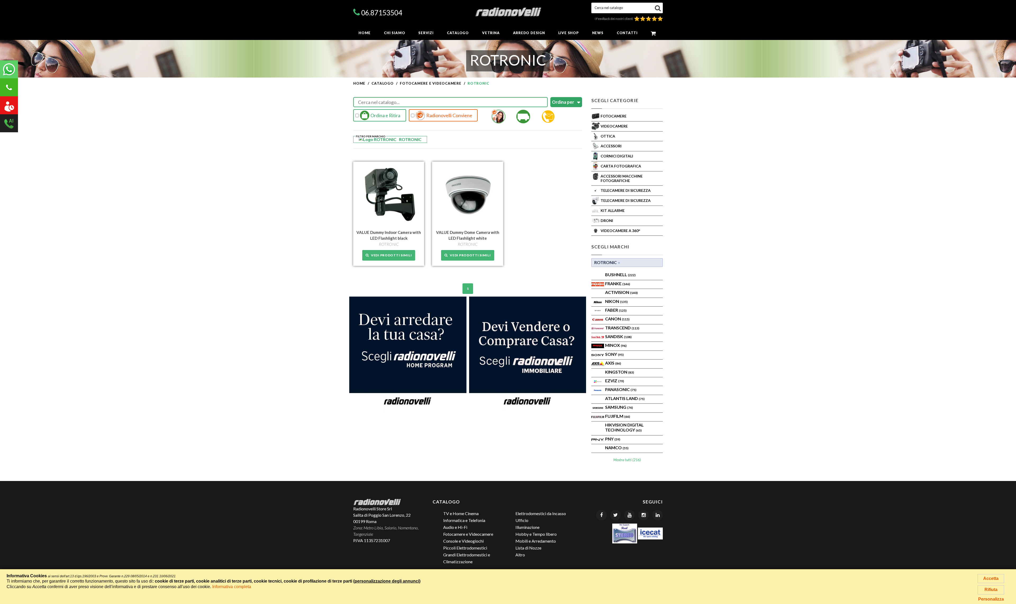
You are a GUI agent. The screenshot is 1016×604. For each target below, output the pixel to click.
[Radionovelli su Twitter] (615, 515)
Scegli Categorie (614, 100)
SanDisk (618, 336)
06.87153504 (381, 12)
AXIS (613, 362)
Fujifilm (617, 416)
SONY (614, 354)
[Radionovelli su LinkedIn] (657, 515)
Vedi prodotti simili (390, 255)
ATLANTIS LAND (625, 398)
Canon (617, 318)
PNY (612, 438)
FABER (616, 309)
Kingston (619, 371)
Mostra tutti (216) (627, 459)
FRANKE (617, 283)
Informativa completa (231, 586)
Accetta (991, 578)
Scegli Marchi (610, 246)
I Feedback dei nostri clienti (614, 19)
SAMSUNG (619, 407)
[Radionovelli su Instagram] (643, 515)
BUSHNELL (620, 274)
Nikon (616, 301)
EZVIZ (614, 380)
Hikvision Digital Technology (624, 427)
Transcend (622, 327)
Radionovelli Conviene (448, 115)
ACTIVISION (621, 292)
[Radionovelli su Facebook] (601, 515)
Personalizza (991, 599)
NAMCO (616, 447)
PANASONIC (620, 389)
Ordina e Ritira (385, 115)
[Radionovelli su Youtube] (629, 515)
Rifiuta (991, 589)
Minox (616, 345)
